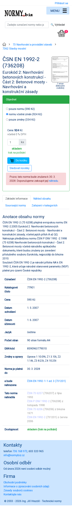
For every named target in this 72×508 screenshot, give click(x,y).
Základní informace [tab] (16, 198)
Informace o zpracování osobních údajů (26, 486)
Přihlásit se (61, 3)
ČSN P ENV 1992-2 (38, 401)
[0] (62, 33)
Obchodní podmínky (15, 482)
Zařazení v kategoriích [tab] (44, 205)
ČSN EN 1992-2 (36, 417)
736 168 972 (20, 451)
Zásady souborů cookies (18, 490)
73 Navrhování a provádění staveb (32, 44)
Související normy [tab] (15, 205)
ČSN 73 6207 (35, 393)
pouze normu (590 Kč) (22, 109)
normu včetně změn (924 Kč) (25, 114)
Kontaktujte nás (12, 494)
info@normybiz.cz (14, 455)
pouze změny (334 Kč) (22, 119)
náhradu (53, 180)
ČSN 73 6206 (35, 409)
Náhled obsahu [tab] (42, 198)
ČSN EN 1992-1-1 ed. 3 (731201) (46, 381)
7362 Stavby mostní (14, 48)
